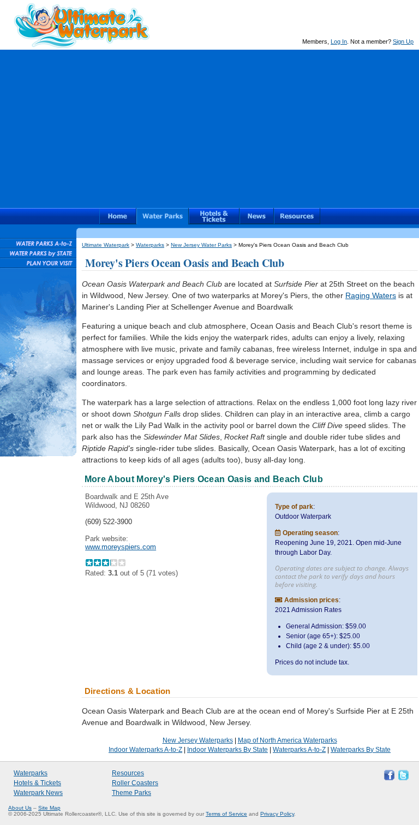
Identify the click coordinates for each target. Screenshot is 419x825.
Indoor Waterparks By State (227, 749)
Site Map (49, 808)
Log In (339, 41)
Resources (297, 216)
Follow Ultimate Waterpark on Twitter (402, 774)
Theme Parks (131, 793)
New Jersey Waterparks (198, 740)
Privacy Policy (277, 814)
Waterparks (162, 216)
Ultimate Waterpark (82, 25)
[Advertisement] (209, 126)
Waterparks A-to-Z (299, 749)
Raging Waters (370, 295)
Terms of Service (226, 814)
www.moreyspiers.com (120, 547)
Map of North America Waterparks (287, 740)
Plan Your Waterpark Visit (38, 262)
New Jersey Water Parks (201, 245)
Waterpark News (38, 793)
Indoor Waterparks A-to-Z (145, 749)
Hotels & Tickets (37, 783)
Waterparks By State (361, 749)
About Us (20, 808)
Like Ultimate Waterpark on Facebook (388, 774)
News (257, 216)
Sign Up (403, 41)
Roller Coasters (135, 783)
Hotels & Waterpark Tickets (214, 216)
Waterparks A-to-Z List (38, 243)
